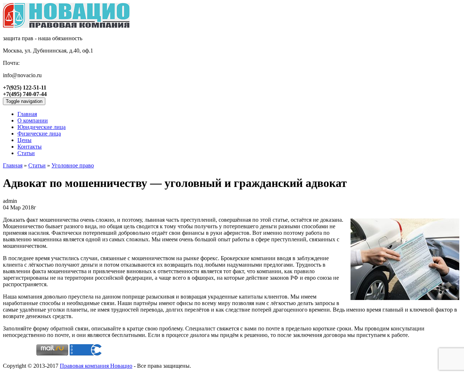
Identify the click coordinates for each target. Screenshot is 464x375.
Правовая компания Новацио (96, 366)
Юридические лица (41, 127)
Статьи (26, 153)
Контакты (29, 146)
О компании (32, 120)
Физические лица (39, 133)
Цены (24, 140)
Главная (12, 165)
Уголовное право (72, 165)
